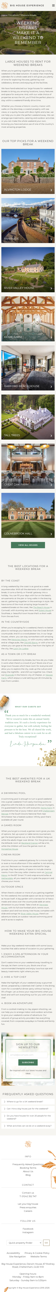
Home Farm (46, 808)
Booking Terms (28, 1168)
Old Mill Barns (31, 642)
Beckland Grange (29, 843)
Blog (28, 1175)
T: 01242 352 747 (28, 1196)
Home (4, 15)
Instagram (28, 1232)
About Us (28, 1171)
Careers (28, 1211)
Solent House (45, 610)
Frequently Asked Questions (28, 1164)
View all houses (28, 545)
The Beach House (41, 607)
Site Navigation (17, 1256)
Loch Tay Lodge (20, 648)
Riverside (9, 675)
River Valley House (29, 913)
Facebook (28, 1229)
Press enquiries (28, 1207)
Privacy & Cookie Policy (37, 1253)
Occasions (14, 15)
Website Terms (38, 1256)
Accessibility (13, 1253)
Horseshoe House (9, 849)
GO (46, 1243)
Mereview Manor (19, 639)
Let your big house (28, 1204)
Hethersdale (7, 878)
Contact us (28, 1192)
